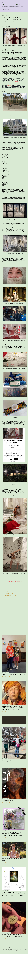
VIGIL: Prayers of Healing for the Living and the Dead (14, 63)
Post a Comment (8, 676)
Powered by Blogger (15, 946)
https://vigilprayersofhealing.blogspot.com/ (14, 581)
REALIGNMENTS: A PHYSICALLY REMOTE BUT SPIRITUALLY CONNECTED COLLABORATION (12, 833)
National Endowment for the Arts (8, 593)
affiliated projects (8, 589)
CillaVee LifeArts (20, 589)
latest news (10, 591)
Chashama (14, 589)
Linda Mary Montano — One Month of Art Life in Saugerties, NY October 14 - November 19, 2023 (13, 707)
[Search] (25, 2)
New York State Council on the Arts (9, 595)
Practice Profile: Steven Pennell (13, 674)
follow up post (5, 591)
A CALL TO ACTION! (8, 800)
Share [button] (3, 588)
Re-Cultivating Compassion (11, 4)
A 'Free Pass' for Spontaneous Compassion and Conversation (13, 935)
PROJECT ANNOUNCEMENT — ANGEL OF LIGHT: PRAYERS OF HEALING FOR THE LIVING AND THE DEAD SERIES (13, 893)
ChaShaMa (9, 85)
